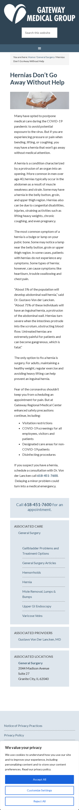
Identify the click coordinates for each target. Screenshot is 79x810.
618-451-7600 (47, 475)
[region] (39, 775)
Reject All (39, 801)
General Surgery (29, 533)
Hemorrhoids (31, 572)
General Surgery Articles (39, 563)
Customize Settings (39, 790)
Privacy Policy (14, 735)
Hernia (27, 582)
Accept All (39, 779)
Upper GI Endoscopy (36, 606)
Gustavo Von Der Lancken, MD (39, 639)
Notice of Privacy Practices (23, 726)
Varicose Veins (32, 616)
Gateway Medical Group (39, 14)
